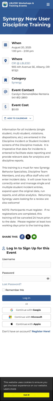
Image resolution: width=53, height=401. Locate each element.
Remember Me (14, 290)
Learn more (10, 388)
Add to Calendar (17, 118)
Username (8, 259)
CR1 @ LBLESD (21, 63)
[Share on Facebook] (22, 236)
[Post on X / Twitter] (28, 236)
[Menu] (48, 4)
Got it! (26, 395)
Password (8, 272)
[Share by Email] (34, 236)
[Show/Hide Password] (48, 278)
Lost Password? (11, 284)
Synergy (17, 82)
